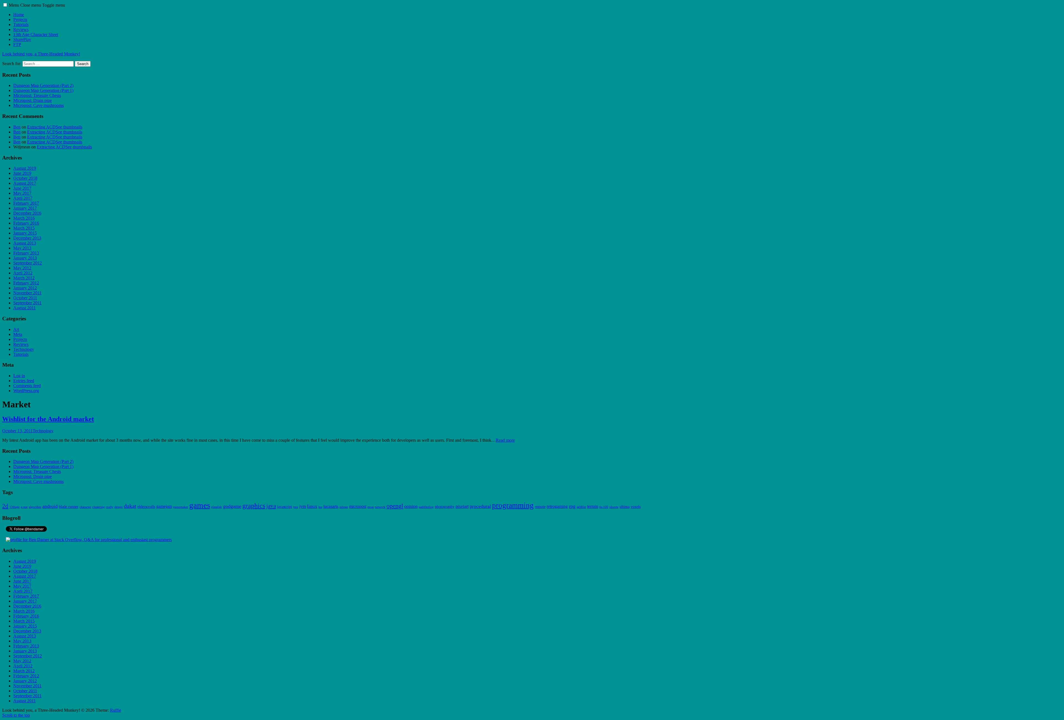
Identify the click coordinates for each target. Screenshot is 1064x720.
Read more (505, 440)
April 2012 (22, 273)
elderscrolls (146, 507)
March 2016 (24, 218)
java (271, 506)
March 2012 (24, 278)
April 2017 (22, 198)
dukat (130, 506)
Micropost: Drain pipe (32, 100)
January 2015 (25, 233)
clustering (98, 506)
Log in (19, 375)
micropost (357, 506)
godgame (232, 506)
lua (320, 506)
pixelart (462, 506)
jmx (295, 506)
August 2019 (24, 168)
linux (312, 506)
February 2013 (26, 253)
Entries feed (23, 380)
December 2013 (27, 238)
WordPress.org (26, 390)
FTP (17, 44)
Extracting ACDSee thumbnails (54, 127)
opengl (395, 506)
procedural (480, 506)
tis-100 (603, 506)
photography (444, 507)
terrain (592, 506)
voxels (636, 507)
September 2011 (27, 302)
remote (540, 507)
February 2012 (26, 283)
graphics (253, 505)
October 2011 (25, 297)
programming (513, 505)
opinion (411, 506)
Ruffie (115, 710)
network (380, 506)
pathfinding (426, 506)
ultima (625, 507)
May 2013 (22, 248)
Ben (17, 127)
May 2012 (22, 268)
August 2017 (24, 183)
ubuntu (613, 506)
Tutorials (21, 24)
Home (18, 14)
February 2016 (26, 223)
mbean (343, 506)
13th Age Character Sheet (35, 34)
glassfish (216, 506)
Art (16, 329)
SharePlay (22, 39)
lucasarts (330, 506)
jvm (302, 506)
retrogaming (557, 506)
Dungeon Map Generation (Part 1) (43, 90)
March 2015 (24, 228)
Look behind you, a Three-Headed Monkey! (41, 54)
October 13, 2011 (17, 430)
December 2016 (27, 213)
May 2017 (22, 193)
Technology (23, 349)
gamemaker (180, 506)
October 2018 (25, 178)
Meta (17, 334)
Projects (20, 19)
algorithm (35, 506)
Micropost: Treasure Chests (37, 95)
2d (5, 506)
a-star (24, 506)
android (50, 506)
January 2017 (25, 208)
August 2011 (24, 307)
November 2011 (27, 292)
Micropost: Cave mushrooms (38, 105)
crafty (109, 506)
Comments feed (27, 385)
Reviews (21, 29)
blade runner (68, 507)
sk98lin (581, 506)
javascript (284, 507)
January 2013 (25, 258)
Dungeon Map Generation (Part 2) (43, 85)
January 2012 (25, 288)
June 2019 (22, 173)
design (118, 506)
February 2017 (26, 203)
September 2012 (27, 263)
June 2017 (22, 188)
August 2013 (24, 243)
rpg (572, 506)
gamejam (164, 506)
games (199, 505)
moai (370, 506)
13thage (14, 506)
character (85, 506)
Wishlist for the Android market (48, 419)
